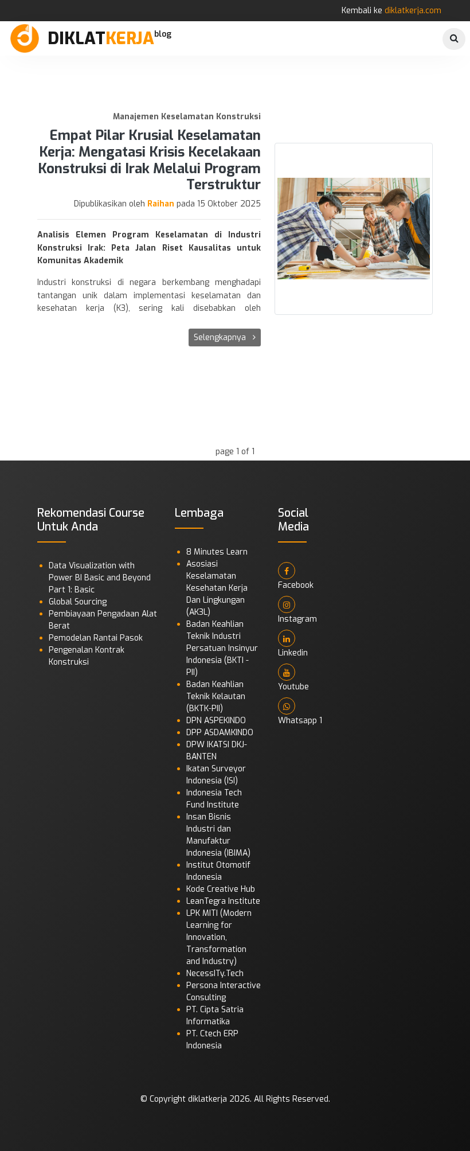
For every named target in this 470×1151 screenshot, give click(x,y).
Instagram (297, 619)
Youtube (293, 686)
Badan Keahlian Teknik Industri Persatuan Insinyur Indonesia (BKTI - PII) (222, 648)
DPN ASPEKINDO (216, 720)
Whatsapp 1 (300, 720)
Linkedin (293, 652)
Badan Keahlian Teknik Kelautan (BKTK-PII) (215, 696)
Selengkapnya (221, 337)
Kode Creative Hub (220, 889)
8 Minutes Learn (217, 552)
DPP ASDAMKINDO (219, 732)
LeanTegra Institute (223, 901)
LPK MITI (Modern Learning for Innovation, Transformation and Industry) (219, 937)
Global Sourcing (78, 601)
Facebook (296, 585)
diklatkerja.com (413, 10)
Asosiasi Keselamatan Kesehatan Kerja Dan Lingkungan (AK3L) (217, 588)
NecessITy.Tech (215, 973)
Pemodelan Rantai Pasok (96, 638)
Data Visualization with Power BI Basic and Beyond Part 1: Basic (100, 577)
